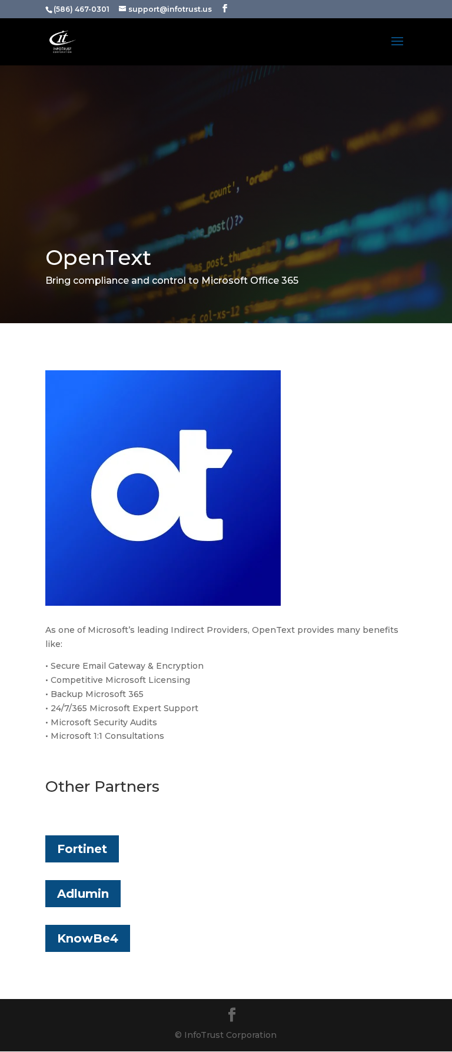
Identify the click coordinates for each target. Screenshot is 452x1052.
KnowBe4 (87, 938)
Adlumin (83, 894)
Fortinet (82, 849)
